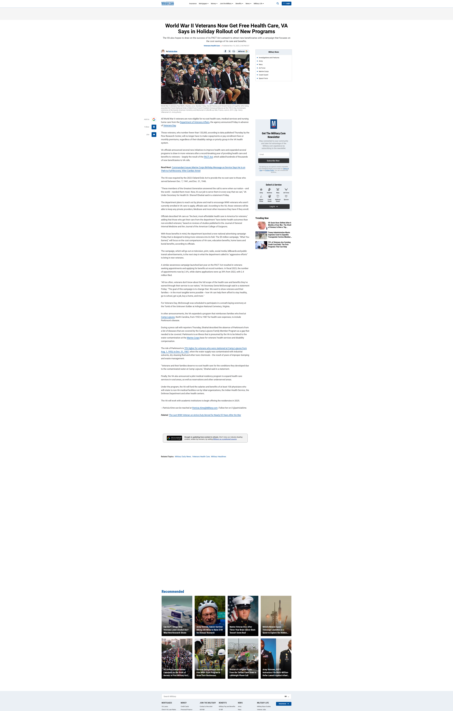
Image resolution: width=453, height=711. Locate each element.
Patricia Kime (172, 51)
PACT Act (208, 157)
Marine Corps (193, 337)
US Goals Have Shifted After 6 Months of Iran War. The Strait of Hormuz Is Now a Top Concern (279, 225)
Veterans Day (169, 125)
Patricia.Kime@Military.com (205, 408)
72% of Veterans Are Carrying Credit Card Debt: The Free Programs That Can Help (279, 244)
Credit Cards (185, 706)
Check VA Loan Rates (169, 709)
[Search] (277, 3)
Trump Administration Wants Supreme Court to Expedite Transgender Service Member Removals (279, 234)
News (248, 3)
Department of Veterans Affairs (194, 122)
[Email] (234, 51)
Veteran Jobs (261, 709)
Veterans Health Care (212, 46)
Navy (239, 709)
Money (213, 3)
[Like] (154, 134)
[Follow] (154, 127)
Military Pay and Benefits (227, 706)
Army (239, 706)
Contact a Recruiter (206, 706)
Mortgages (203, 3)
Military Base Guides (264, 706)
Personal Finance (186, 709)
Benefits (239, 3)
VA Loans (165, 706)
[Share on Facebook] (225, 51)
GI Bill (221, 709)
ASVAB (202, 709)
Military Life (258, 3)
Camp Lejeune (168, 317)
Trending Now (262, 218)
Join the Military (226, 3)
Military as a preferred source (225, 439)
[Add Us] (154, 119)
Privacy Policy (269, 170)
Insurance (193, 3)
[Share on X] (229, 51)
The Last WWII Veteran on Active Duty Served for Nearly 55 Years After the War (205, 415)
